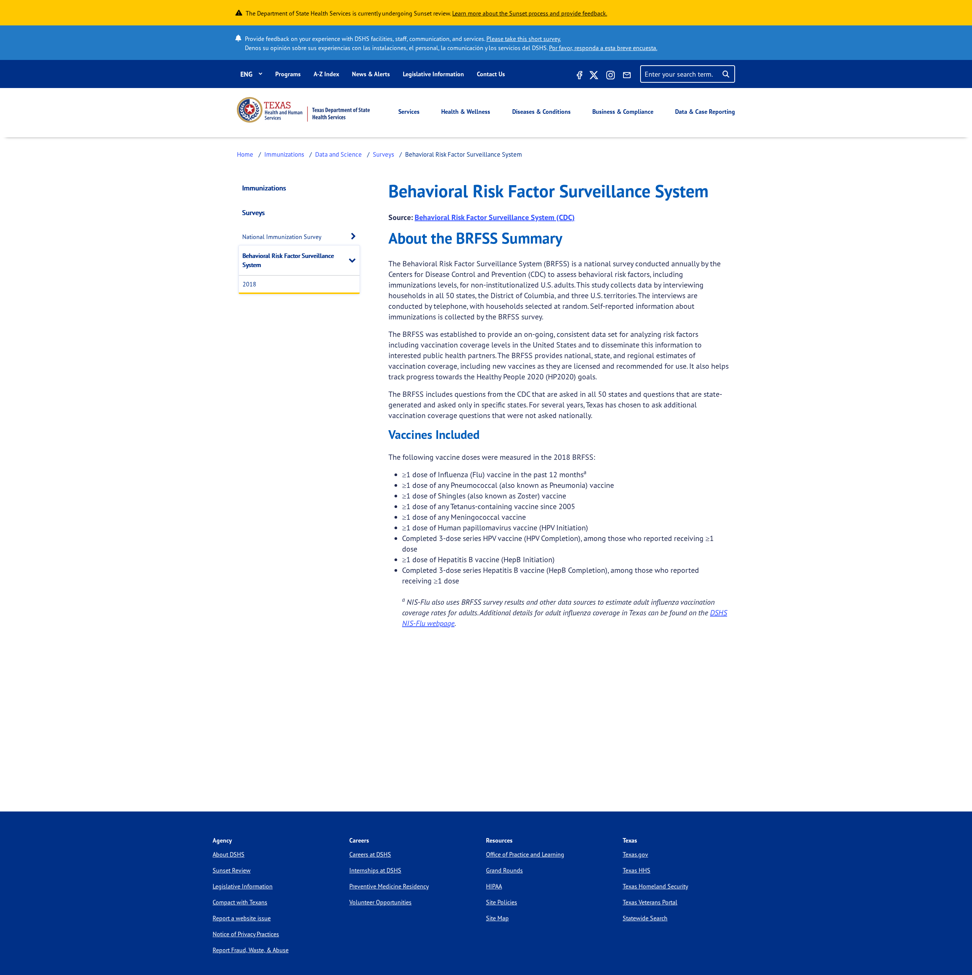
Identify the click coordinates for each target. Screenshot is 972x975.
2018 (249, 284)
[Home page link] (303, 110)
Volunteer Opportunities (380, 902)
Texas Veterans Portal (650, 902)
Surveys (383, 154)
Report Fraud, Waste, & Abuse (251, 950)
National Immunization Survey (281, 237)
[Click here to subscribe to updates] (627, 76)
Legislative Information (433, 74)
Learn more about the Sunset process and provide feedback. (529, 13)
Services (409, 111)
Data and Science (338, 154)
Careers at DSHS (370, 854)
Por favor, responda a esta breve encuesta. (603, 48)
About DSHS (229, 854)
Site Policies (501, 902)
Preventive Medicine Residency (389, 886)
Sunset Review (232, 870)
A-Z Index (326, 74)
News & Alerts (371, 74)
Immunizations (284, 154)
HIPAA (494, 886)
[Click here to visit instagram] (610, 76)
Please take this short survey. (523, 38)
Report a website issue (242, 918)
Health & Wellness (465, 111)
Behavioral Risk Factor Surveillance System (288, 260)
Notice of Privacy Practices (246, 934)
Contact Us (491, 74)
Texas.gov (635, 854)
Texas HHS (636, 870)
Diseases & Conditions (541, 111)
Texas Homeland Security (655, 886)
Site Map (497, 918)
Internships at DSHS (375, 870)
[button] (355, 236)
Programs (288, 74)
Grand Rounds (504, 870)
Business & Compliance (622, 111)
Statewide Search (645, 918)
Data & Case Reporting (705, 111)
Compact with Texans (240, 902)
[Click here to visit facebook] (579, 76)
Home (245, 154)
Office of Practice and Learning (525, 854)
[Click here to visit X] (594, 76)
